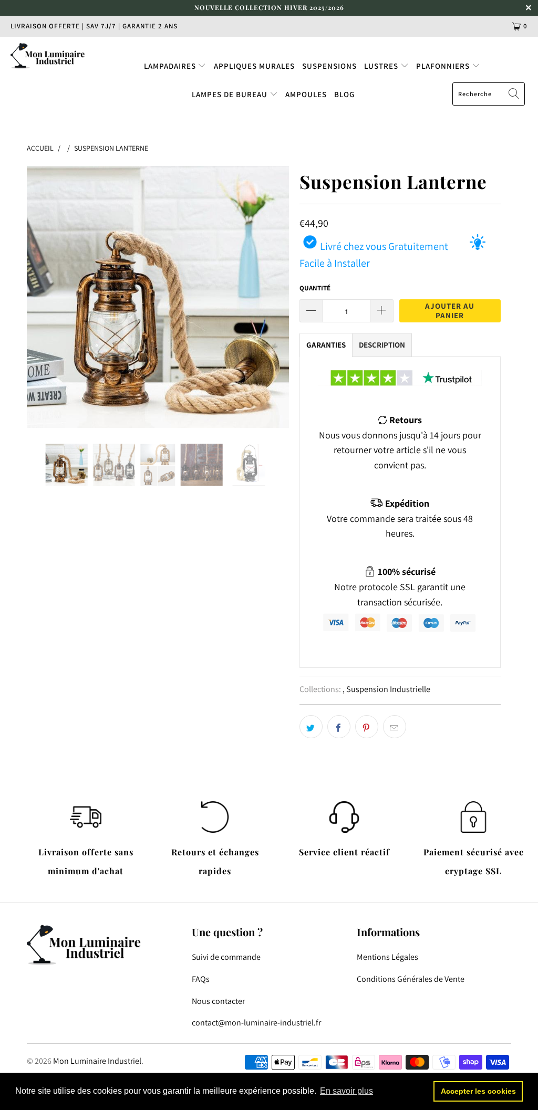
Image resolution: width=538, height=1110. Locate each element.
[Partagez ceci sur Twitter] (311, 726)
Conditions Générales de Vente (410, 979)
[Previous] (40, 296)
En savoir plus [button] (346, 1090)
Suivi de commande (226, 956)
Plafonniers (444, 66)
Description (382, 345)
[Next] (275, 296)
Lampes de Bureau (231, 94)
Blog (344, 94)
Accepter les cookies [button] (478, 1091)
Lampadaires (171, 66)
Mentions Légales (387, 956)
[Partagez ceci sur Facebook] (338, 726)
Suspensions (329, 66)
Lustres (382, 66)
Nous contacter (218, 1001)
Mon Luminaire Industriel (97, 1060)
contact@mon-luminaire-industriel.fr (256, 1022)
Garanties (326, 345)
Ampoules (306, 94)
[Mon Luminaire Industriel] (48, 56)
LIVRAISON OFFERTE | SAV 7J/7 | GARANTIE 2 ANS (94, 26)
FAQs (201, 979)
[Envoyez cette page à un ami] (394, 726)
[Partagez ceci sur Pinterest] (366, 726)
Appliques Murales (254, 66)
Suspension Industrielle (388, 689)
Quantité (314, 288)
